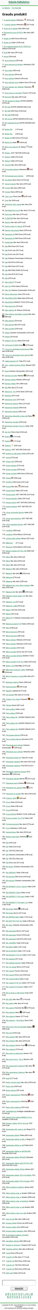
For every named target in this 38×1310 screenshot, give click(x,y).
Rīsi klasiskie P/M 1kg (14, 955)
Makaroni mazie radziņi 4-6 (15, 596)
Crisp (6, 200)
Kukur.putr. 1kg (10, 392)
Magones (9, 547)
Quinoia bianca (11, 832)
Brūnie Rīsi (8, 129)
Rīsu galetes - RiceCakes (15, 1020)
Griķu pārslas (9, 321)
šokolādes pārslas (12, 1241)
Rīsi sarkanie (10, 959)
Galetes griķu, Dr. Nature (13, 226)
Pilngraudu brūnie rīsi (13, 758)
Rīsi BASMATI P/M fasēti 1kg (17, 903)
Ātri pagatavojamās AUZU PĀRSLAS (17, 47)
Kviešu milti (10, 462)
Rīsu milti (9, 1033)
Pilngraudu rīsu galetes (14, 788)
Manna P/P (10, 618)
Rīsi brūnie (9, 909)
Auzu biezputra (10, 61)
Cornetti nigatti (10, 184)
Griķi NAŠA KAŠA (11, 298)
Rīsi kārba (9, 947)
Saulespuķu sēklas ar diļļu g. (16, 1139)
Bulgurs (7, 153)
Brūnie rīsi (8, 138)
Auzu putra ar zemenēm (13, 93)
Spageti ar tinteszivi (13, 1245)
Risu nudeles (10, 1037)
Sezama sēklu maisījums (15, 1231)
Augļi (5, 53)
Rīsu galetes (10, 1012)
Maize (8, 557)
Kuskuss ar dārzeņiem (14, 454)
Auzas (6, 57)
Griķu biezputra (10, 306)
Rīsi (7, 843)
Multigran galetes (12, 682)
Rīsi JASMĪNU (11, 943)
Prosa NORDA (11, 814)
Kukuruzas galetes (11, 404)
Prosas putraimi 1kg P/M (15, 818)
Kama (7, 371)
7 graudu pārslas (10, 25)
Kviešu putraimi (11, 470)
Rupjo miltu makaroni (13, 1107)
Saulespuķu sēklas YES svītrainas (18, 1181)
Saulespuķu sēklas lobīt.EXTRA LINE (19, 1163)
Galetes (8, 222)
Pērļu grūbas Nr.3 (12, 729)
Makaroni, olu (10, 602)
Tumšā (8, 1253)
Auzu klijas (8, 71)
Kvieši (8, 458)
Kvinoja (8, 478)
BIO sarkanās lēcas (12, 123)
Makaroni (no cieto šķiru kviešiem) (18, 585)
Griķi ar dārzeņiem (11, 294)
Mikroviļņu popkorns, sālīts (15, 670)
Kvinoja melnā (11, 503)
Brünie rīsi (8, 142)
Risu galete (10, 1003)
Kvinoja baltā (10, 491)
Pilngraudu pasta (12, 783)
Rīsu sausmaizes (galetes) (15, 1066)
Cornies (7, 188)
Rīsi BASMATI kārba (13, 893)
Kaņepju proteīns (11, 376)
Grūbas (7, 333)
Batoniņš (8, 97)
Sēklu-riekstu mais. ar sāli (15, 1207)
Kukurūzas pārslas (11, 412)
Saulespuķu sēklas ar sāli (15, 1145)
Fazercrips (8, 214)
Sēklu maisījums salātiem (15, 1187)
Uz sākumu (6, 8)
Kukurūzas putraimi (12, 422)
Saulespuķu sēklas (12, 1135)
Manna (8, 610)
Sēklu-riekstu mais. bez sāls (16, 1213)
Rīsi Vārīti (9, 999)
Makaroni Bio (10, 592)
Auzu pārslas (9, 75)
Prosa (8, 802)
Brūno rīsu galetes (11, 147)
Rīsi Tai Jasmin (11, 967)
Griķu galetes (9, 310)
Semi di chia (10, 1219)
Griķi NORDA (9, 302)
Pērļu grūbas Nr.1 (12, 717)
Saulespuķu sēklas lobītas (15, 1169)
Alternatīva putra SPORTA (13, 33)
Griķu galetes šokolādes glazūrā (16, 314)
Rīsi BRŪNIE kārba (12, 917)
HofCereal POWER (12, 345)
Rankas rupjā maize (13, 837)
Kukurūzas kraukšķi (11, 408)
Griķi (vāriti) (9, 282)
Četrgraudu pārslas (12, 169)
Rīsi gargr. (9, 925)
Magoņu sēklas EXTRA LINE (16, 551)
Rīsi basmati (10, 877)
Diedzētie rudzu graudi (13, 204)
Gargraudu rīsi (10, 234)
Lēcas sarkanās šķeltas (14, 525)
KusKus (7, 441)
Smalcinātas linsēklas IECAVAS (17, 1235)
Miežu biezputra (12, 632)
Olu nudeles (10, 695)
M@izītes (9, 543)
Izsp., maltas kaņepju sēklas (15, 365)
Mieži (8, 628)
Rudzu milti (10, 1086)
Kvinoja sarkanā (11, 507)
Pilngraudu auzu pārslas (14, 745)
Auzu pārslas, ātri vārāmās (14, 87)
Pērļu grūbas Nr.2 (12, 723)
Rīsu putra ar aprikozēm (14, 1053)
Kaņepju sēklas (10, 380)
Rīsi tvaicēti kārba (12, 979)
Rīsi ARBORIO (11, 873)
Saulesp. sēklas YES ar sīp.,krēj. (17, 1123)
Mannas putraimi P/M (14, 624)
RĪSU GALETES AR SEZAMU (16, 1027)
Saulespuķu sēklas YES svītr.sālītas (19, 1175)
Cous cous (8, 196)
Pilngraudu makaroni (13, 762)
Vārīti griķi (9, 1273)
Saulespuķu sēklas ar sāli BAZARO (18, 1151)
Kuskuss (8, 446)
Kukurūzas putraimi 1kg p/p (15, 426)
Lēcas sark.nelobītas (13, 519)
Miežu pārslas (11, 640)
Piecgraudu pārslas (13, 735)
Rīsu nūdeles (10, 1041)
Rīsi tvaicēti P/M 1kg (13, 983)
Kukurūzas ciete (11, 400)
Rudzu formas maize (13, 1082)
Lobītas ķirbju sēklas (13, 539)
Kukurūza (8, 396)
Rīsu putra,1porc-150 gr (14, 1059)
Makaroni (9, 569)
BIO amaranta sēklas (12, 101)
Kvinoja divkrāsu (11, 499)
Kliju (6, 388)
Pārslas (8, 705)
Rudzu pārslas (11, 1090)
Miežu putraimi (11, 648)
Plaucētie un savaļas (13, 794)
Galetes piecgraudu (12, 230)
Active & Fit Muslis (11, 29)
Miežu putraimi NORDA (14, 656)
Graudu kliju (9, 242)
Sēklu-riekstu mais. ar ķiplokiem (17, 1201)
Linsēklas (9, 531)
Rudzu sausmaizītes (13, 1095)
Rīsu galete (10, 1008)
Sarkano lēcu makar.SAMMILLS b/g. (19, 1117)
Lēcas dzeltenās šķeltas (15, 513)
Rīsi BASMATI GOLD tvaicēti (16, 887)
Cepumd (8, 165)
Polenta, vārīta (11, 798)
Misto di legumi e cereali (15, 676)
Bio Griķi (7, 107)
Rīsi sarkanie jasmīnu (13, 963)
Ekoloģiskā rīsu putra (12, 210)
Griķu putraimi (10, 329)
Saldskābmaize (11, 1111)
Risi (7, 847)
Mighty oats (10, 666)
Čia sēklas (8, 180)
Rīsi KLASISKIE (11, 951)
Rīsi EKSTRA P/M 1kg (14, 921)
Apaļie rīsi (7, 39)
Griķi (6, 246)
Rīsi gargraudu (11, 931)
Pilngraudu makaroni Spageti (16, 772)
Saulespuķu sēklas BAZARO (16, 1157)
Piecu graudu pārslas (13, 739)
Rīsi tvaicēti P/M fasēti (14, 987)
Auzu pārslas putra (11, 83)
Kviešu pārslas (11, 466)
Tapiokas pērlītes (12, 1249)
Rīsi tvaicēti (10, 971)
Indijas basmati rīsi (11, 361)
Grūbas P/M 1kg (11, 341)
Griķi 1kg (8, 286)
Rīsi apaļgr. (10, 867)
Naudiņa (9, 691)
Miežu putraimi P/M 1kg (14, 662)
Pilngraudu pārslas (12, 779)
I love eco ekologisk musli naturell (17, 349)
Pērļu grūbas (10, 709)
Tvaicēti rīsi (10, 1257)
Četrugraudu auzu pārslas (14, 176)
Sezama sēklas (11, 1223)
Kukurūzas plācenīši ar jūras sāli (16, 416)
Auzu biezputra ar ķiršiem (14, 65)
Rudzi (8, 1078)
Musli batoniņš (11, 687)
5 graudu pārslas (10, 20)
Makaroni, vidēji (11, 606)
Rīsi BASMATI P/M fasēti (15, 897)
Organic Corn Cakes (13, 699)
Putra (8, 828)
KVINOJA (9, 482)
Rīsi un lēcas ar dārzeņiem (15, 993)
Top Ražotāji (16, 8)
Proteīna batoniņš (12, 824)
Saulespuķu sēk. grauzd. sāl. (16, 1129)
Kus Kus (8, 432)
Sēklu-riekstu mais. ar (13, 1193)
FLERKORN (9, 218)
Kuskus (7, 437)
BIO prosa (8, 119)
